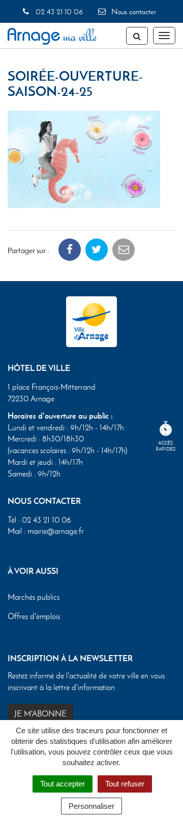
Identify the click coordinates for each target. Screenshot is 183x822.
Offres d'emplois (34, 616)
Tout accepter (62, 783)
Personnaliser (91, 806)
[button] (84, 158)
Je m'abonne (40, 713)
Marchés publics (33, 597)
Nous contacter (132, 11)
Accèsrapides (166, 445)
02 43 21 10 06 (58, 11)
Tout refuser (124, 783)
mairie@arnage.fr (55, 531)
